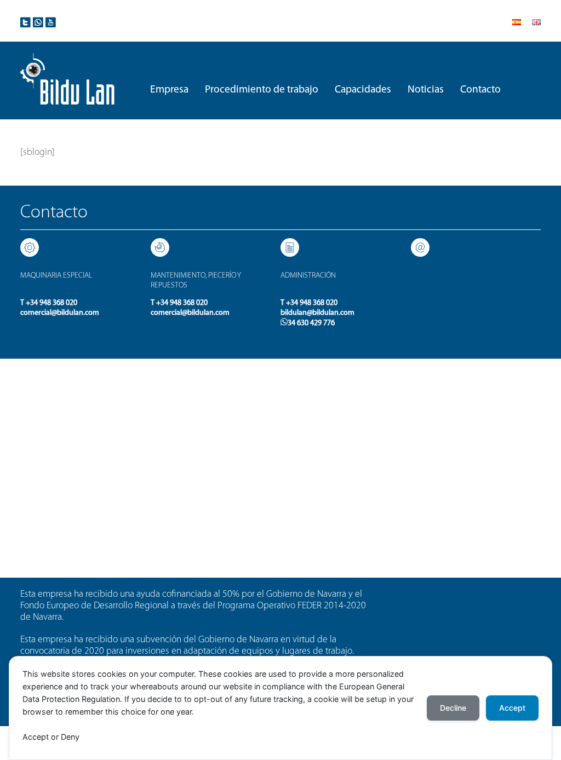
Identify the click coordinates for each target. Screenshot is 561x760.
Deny (70, 736)
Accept (35, 736)
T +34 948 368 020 (48, 303)
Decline (453, 707)
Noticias (426, 89)
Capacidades (363, 89)
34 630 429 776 (311, 323)
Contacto (480, 89)
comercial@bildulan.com (59, 313)
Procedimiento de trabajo (261, 89)
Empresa (169, 89)
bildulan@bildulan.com (317, 313)
